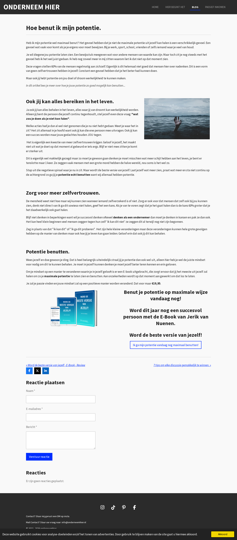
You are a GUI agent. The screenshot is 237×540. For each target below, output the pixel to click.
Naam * (30, 391)
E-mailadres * (34, 409)
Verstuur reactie (39, 457)
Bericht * (31, 427)
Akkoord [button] (222, 534)
